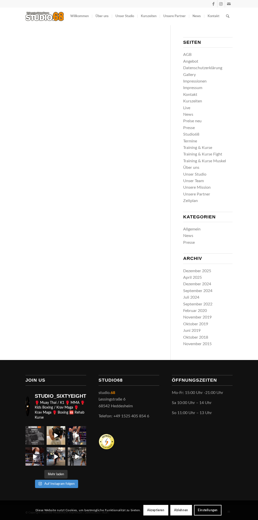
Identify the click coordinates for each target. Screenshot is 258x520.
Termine (190, 141)
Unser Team (193, 181)
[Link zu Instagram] (221, 4)
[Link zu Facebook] (213, 4)
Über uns (191, 168)
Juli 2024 (191, 297)
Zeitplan (190, 201)
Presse (189, 128)
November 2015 (197, 344)
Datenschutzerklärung (202, 68)
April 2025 (192, 277)
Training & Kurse (197, 148)
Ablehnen (181, 510)
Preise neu (192, 121)
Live (186, 108)
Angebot (190, 61)
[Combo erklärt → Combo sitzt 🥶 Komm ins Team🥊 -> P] (77, 456)
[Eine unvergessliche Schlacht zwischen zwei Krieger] (77, 435)
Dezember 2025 (197, 271)
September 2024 (197, 291)
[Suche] (228, 16)
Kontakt (190, 95)
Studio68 (191, 134)
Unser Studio (194, 174)
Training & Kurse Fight (202, 154)
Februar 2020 (195, 311)
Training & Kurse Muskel (204, 161)
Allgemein (192, 229)
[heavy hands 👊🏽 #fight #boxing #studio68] (34, 456)
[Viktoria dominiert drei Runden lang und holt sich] (56, 435)
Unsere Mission (197, 187)
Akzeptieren (156, 510)
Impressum (192, 88)
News (188, 114)
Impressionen (195, 81)
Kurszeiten (192, 101)
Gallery (189, 75)
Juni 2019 (192, 331)
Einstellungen (208, 510)
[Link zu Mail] (229, 4)
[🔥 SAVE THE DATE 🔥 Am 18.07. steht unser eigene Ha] (34, 435)
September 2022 (197, 304)
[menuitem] (79, 16)
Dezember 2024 (197, 284)
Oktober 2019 (195, 324)
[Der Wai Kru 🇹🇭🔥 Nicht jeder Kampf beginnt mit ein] (56, 456)
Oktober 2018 (195, 337)
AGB (187, 55)
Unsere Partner (196, 194)
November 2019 (197, 317)
